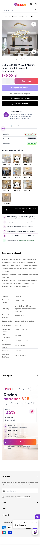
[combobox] (20, 10)
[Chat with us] (35, 532)
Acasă (5, 17)
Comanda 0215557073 (22, 104)
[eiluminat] (20, 4)
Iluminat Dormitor (18, 17)
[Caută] (36, 10)
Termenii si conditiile (24, 497)
